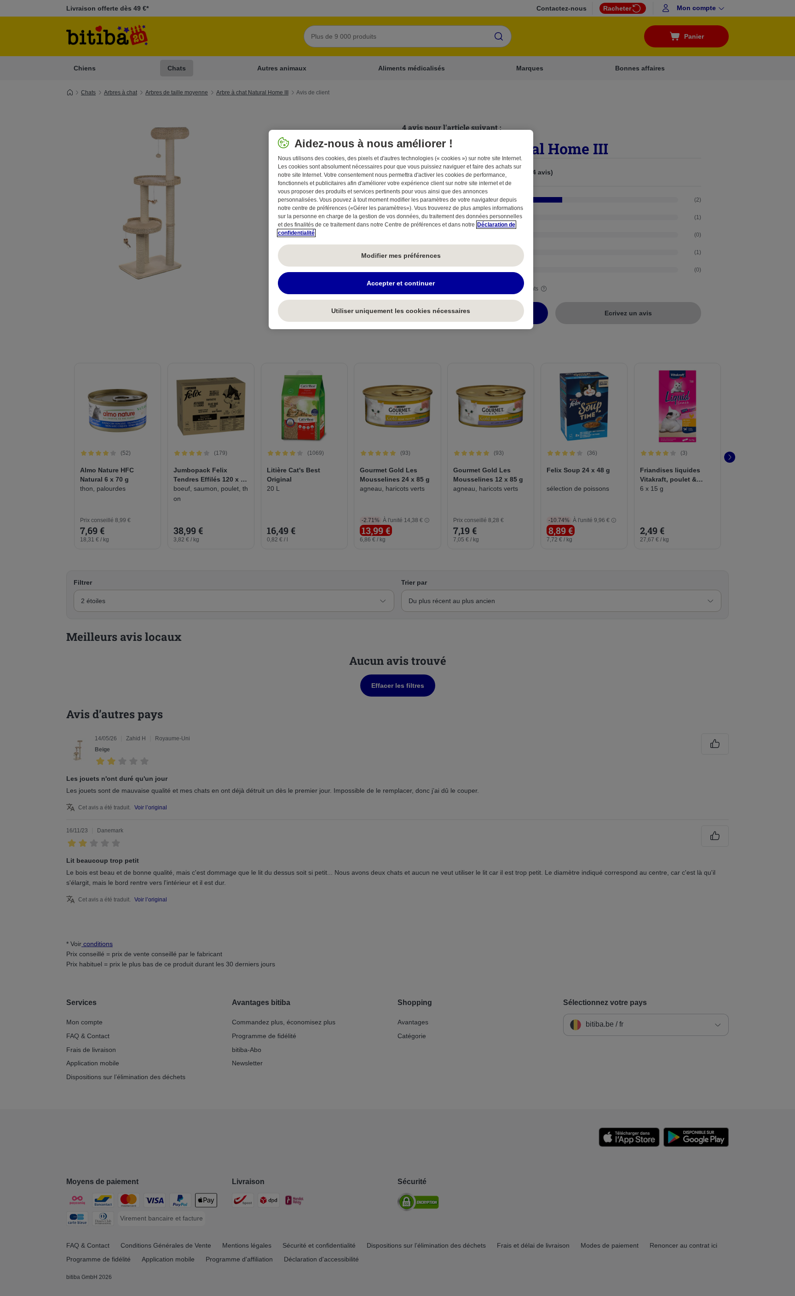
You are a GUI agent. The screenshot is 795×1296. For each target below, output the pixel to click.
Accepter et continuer (401, 283)
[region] (401, 230)
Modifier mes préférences (401, 255)
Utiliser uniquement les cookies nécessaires (400, 310)
